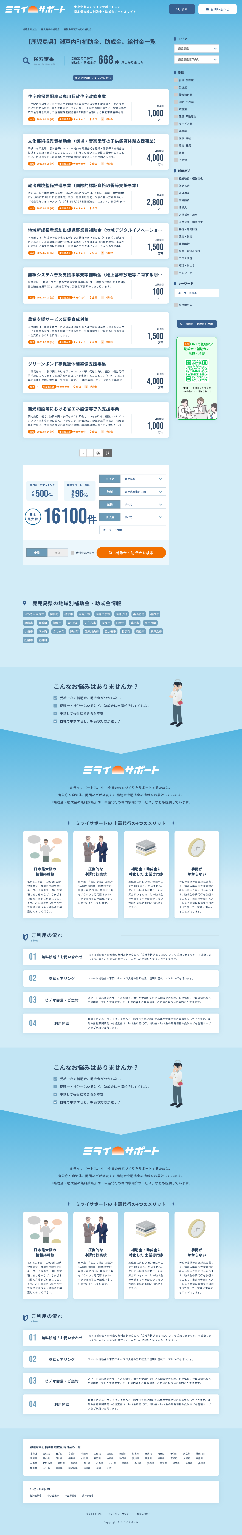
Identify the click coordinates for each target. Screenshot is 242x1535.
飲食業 (183, 109)
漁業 (181, 153)
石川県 (59, 1458)
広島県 (99, 1463)
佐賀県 (188, 1463)
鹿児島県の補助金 (50, 29)
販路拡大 (184, 185)
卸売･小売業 (186, 102)
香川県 (137, 1463)
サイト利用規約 (94, 1514)
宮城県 (71, 1453)
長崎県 (201, 1463)
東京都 (186, 1453)
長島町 (126, 631)
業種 (110, 504)
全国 (98, 1468)
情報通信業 (185, 94)
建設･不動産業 (187, 116)
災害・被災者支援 (189, 251)
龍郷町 (43, 640)
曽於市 (134, 623)
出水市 (68, 614)
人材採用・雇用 (188, 214)
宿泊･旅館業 (186, 80)
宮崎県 (59, 1468)
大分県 (46, 1468)
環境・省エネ (187, 265)
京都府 (173, 1458)
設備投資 (184, 200)
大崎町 (43, 623)
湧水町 (43, 631)
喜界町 (154, 614)
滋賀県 (161, 1458)
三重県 (148, 1458)
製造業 (183, 87)
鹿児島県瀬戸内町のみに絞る (93, 78)
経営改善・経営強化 (191, 178)
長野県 (97, 1458)
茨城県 (122, 1453)
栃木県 (135, 1453)
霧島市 (140, 631)
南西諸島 (138, 614)
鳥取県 (61, 1463)
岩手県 (59, 1453)
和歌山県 (47, 1463)
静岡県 (122, 1458)
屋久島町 (73, 623)
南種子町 (121, 614)
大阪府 (186, 1458)
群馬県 (148, 1453)
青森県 (46, 1453)
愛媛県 (150, 1463)
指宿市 (106, 623)
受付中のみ (185, 305)
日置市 (120, 623)
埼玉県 (161, 1453)
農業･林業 (185, 145)
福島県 (110, 1453)
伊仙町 (54, 614)
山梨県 (84, 1458)
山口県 (112, 1463)
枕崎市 (28, 631)
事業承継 (184, 244)
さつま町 (58, 631)
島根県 (74, 1463)
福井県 (71, 1458)
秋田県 (84, 1453)
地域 (110, 491)
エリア (110, 479)
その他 (183, 160)
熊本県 (33, 1468)
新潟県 (33, 1458)
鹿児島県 (73, 1468)
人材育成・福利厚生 (191, 222)
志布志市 (90, 623)
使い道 (110, 517)
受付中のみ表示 (85, 553)
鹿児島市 (156, 631)
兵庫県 (199, 1458)
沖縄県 (86, 1468)
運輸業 (183, 131)
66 (98, 453)
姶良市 (57, 623)
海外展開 (184, 193)
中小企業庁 (53, 1495)
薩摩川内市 (92, 631)
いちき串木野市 (34, 614)
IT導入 (183, 207)
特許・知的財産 (188, 229)
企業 (37, 552)
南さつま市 (103, 614)
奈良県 (33, 1463)
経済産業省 (36, 1495)
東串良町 (150, 623)
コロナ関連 (185, 258)
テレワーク (185, 273)
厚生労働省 (70, 1495)
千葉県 (173, 1453)
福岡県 (176, 1463)
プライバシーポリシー (119, 1514)
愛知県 (135, 1458)
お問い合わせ (144, 1514)
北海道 (33, 1453)
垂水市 (28, 623)
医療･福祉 (185, 138)
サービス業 (185, 123)
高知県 (163, 1463)
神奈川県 (200, 1453)
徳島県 (125, 1463)
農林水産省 (88, 1495)
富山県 (46, 1458)
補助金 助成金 (30, 29)
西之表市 (110, 631)
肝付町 (74, 631)
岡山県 (86, 1463)
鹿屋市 (28, 640)
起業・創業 (185, 236)
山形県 (97, 1453)
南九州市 (84, 614)
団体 (57, 553)
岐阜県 (110, 1458)
